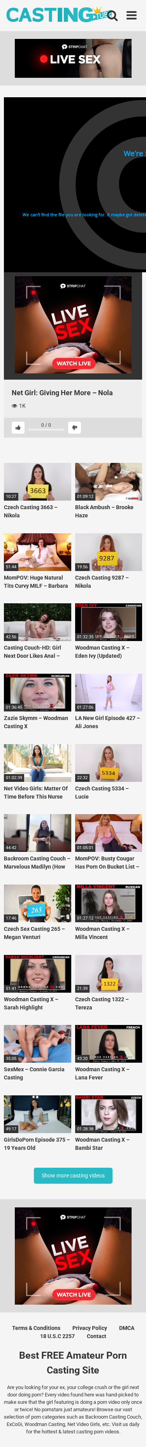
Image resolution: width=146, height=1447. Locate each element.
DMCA (126, 1328)
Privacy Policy (89, 1328)
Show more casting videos (73, 1175)
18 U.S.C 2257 (57, 1336)
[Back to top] (131, 1431)
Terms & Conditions (36, 1328)
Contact (96, 1336)
